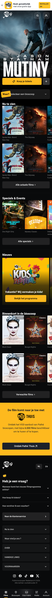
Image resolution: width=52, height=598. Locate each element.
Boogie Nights (30, 347)
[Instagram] (14, 576)
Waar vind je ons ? (13, 538)
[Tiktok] (26, 576)
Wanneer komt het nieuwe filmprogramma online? (21, 488)
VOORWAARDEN (12, 566)
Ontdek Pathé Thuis (24, 446)
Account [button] (46, 595)
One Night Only (8, 231)
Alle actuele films (25, 185)
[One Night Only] (13, 214)
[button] (37, 15)
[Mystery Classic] (36, 214)
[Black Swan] (13, 330)
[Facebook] (20, 576)
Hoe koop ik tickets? (11, 497)
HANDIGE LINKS (12, 557)
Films (6, 595)
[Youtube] (32, 576)
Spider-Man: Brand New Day (9, 138)
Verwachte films (24, 394)
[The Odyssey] (36, 120)
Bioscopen (16, 595)
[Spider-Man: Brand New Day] (13, 120)
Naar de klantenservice (15, 516)
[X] (37, 576)
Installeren (44, 5)
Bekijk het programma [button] (25, 298)
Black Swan (6, 347)
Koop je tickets (24, 81)
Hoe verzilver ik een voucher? (15, 505)
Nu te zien (9, 529)
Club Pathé (26, 595)
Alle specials (24, 241)
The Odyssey (30, 137)
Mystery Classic (31, 231)
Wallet (36, 595)
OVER (7, 547)
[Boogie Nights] (36, 330)
